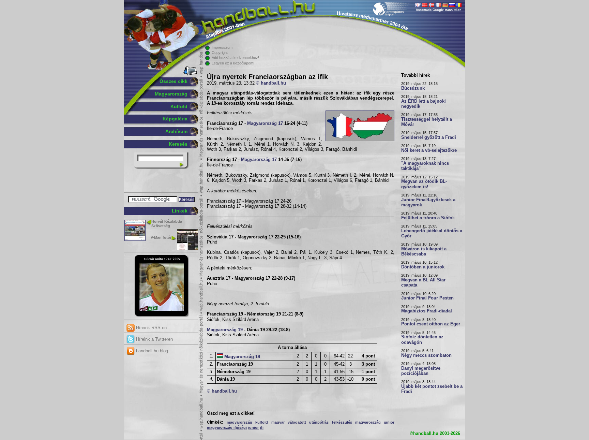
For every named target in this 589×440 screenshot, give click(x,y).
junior (253, 427)
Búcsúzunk (413, 88)
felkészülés (342, 422)
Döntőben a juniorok (422, 267)
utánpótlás (319, 422)
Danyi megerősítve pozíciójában (420, 371)
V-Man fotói (161, 237)
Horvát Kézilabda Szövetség (166, 223)
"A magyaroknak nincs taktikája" (425, 166)
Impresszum (222, 47)
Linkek (179, 211)
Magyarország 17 (265, 123)
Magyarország (171, 94)
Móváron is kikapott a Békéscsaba (424, 251)
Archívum (176, 131)
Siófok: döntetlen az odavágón (422, 339)
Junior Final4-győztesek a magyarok (428, 202)
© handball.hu (271, 83)
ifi (261, 427)
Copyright (220, 52)
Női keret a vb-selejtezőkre (429, 150)
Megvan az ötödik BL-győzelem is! (424, 184)
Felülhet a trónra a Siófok (428, 218)
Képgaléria (175, 118)
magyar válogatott (288, 422)
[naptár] (189, 74)
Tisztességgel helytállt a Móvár (426, 122)
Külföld (178, 106)
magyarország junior (374, 422)
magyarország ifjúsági (227, 427)
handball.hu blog (151, 350)
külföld (261, 422)
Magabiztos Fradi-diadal (426, 311)
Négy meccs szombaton (426, 355)
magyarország (239, 422)
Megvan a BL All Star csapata (423, 283)
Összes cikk (173, 81)
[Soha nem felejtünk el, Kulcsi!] (161, 315)
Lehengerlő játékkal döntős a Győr (431, 233)
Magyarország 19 (225, 329)
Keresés (178, 144)
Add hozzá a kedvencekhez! (235, 58)
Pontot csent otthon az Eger (430, 324)
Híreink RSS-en (151, 327)
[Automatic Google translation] (418, 5)
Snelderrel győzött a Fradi (428, 137)
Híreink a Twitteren (154, 339)
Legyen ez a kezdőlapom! (233, 63)
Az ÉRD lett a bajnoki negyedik (423, 104)
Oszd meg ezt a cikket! (231, 413)
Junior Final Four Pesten (427, 298)
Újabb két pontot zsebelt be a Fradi (432, 389)
